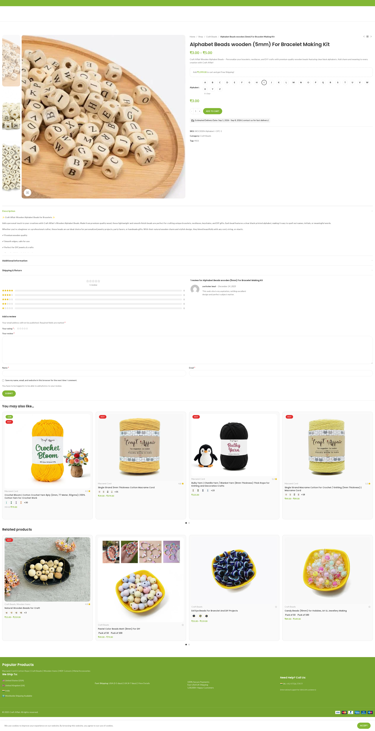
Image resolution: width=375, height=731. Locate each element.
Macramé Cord (11, 491)
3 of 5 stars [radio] (22, 328)
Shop (200, 36)
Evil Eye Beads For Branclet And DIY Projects (214, 610)
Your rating (8, 328)
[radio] (205, 82)
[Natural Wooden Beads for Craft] (47, 569)
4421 (196, 140)
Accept (364, 725)
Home (192, 36)
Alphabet (194, 87)
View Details (144, 683)
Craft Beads (211, 36)
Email (192, 367)
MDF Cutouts (65, 671)
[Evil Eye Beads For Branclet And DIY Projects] (234, 570)
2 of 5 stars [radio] (20, 328)
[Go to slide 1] (186, 523)
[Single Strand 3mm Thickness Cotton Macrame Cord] (141, 447)
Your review (8, 333)
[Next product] (371, 36)
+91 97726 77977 (294, 683)
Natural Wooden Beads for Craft (22, 608)
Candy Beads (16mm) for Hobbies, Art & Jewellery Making (316, 610)
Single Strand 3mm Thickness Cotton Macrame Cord (126, 487)
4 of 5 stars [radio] (25, 328)
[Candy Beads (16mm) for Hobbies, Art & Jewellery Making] (327, 570)
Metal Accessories (81, 671)
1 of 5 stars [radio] (18, 328)
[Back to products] (367, 36)
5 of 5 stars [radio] (27, 328)
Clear (208, 93)
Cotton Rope (23, 671)
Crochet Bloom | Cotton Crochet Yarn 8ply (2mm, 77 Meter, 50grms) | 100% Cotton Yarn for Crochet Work (45, 496)
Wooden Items (23, 604)
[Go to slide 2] (189, 523)
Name (5, 367)
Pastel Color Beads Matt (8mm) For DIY (119, 628)
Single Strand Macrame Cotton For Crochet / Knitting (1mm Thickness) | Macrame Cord (323, 489)
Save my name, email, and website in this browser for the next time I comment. (41, 380)
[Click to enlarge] (27, 192)
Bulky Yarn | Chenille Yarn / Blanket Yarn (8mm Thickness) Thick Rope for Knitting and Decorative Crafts (230, 484)
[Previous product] (364, 36)
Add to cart (212, 111)
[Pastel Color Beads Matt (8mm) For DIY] (141, 579)
